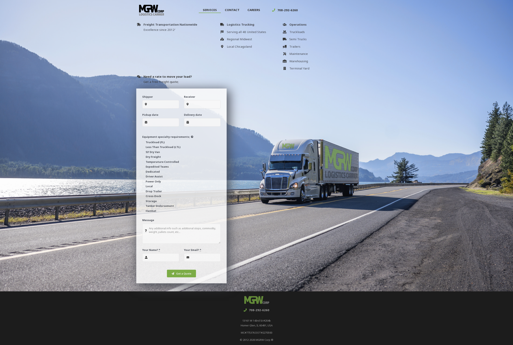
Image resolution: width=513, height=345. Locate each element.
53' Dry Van (153, 152)
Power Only (153, 181)
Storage (151, 201)
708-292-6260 (287, 10)
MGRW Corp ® (264, 340)
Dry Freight (153, 157)
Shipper (147, 97)
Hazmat (151, 211)
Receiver (189, 97)
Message (148, 220)
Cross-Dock (153, 196)
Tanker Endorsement (160, 206)
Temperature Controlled (162, 162)
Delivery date (193, 115)
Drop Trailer (154, 191)
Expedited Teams (157, 166)
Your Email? (192, 250)
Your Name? (151, 250)
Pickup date (150, 115)
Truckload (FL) (155, 142)
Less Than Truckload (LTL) (163, 147)
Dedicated (153, 171)
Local (149, 186)
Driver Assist (154, 176)
